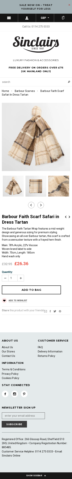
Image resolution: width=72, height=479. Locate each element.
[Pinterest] (60, 311)
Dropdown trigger (27, 18)
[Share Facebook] (50, 311)
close (69, 5)
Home (5, 90)
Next (69, 217)
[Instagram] (14, 394)
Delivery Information (50, 351)
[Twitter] (55, 311)
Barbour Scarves (25, 90)
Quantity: (7, 271)
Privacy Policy (10, 373)
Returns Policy (46, 355)
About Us (7, 347)
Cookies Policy (10, 378)
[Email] (45, 311)
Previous (65, 217)
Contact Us (8, 355)
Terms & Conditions (13, 369)
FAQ (40, 347)
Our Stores (8, 351)
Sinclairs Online (11, 455)
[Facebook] (5, 394)
